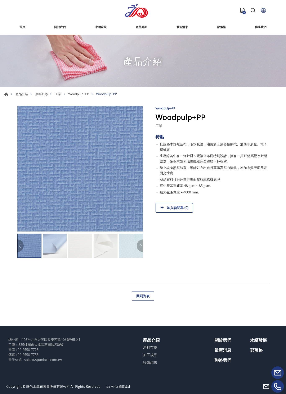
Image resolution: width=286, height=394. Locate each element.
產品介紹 (141, 27)
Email (277, 372)
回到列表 (143, 296)
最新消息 (182, 27)
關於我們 (60, 27)
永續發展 (101, 27)
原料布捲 (41, 94)
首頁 (22, 27)
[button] (140, 245)
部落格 (221, 27)
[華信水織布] (136, 11)
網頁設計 (124, 387)
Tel (277, 386)
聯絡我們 (261, 27)
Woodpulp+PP (78, 94)
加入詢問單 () (177, 207)
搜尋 (253, 11)
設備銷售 (150, 363)
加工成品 (150, 355)
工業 (58, 94)
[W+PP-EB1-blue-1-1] (80, 169)
